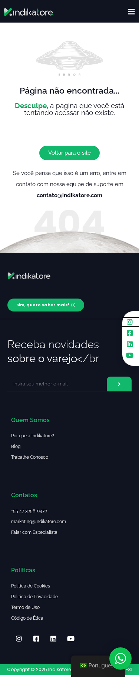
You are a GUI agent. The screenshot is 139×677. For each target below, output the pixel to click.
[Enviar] (119, 384)
